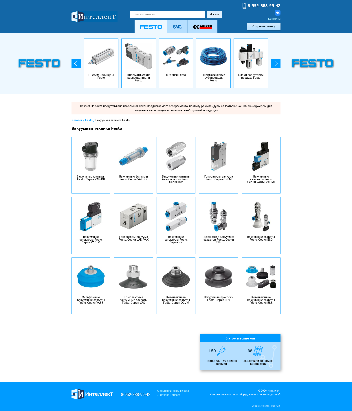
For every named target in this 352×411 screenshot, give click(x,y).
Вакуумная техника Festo (112, 120)
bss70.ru (275, 405)
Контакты (274, 18)
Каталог (77, 120)
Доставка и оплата (168, 394)
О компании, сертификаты (173, 390)
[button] (76, 63)
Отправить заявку (263, 26)
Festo (89, 120)
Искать (214, 14)
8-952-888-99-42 (264, 5)
